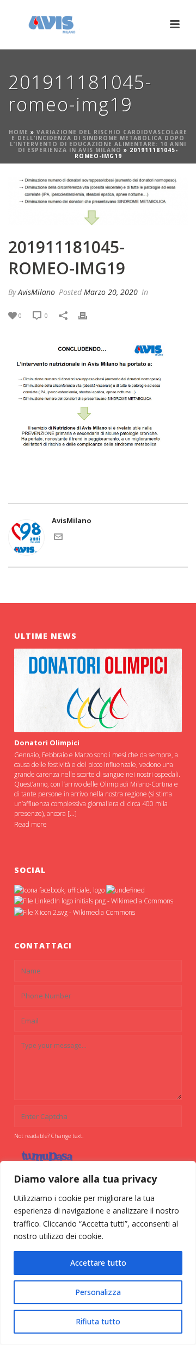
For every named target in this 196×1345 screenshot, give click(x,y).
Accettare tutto (98, 1263)
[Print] (88, 316)
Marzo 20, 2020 (111, 292)
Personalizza (98, 1292)
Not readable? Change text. (48, 1136)
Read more (30, 824)
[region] (98, 1253)
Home (18, 132)
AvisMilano (36, 292)
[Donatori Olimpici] (97, 690)
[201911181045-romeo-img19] (98, 201)
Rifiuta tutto (98, 1321)
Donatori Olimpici (46, 742)
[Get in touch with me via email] (58, 538)
